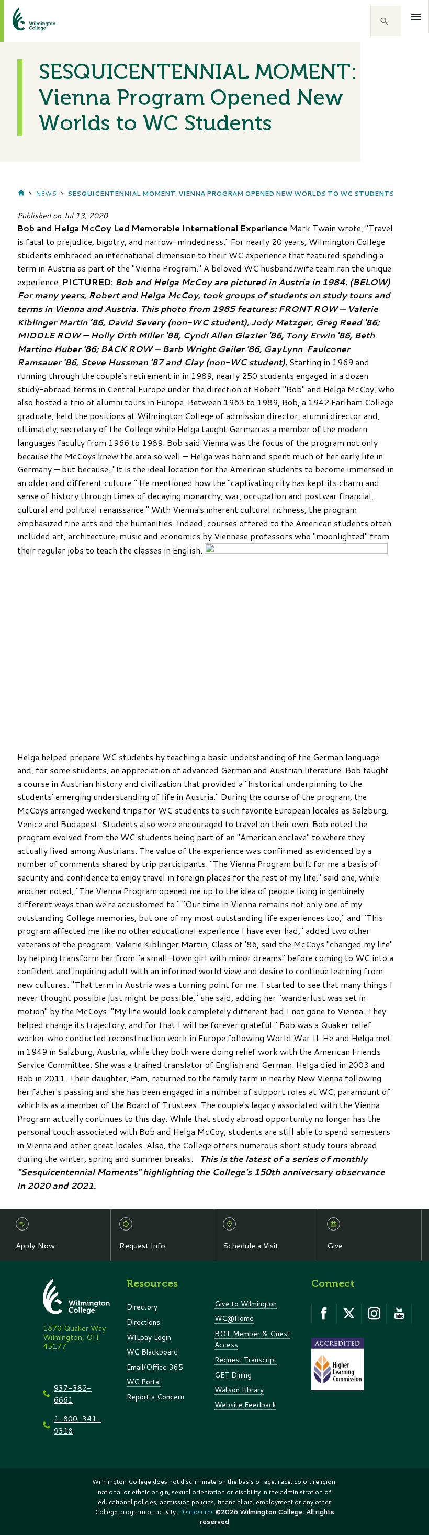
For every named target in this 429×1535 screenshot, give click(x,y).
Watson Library (239, 1389)
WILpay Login (149, 1337)
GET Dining (233, 1375)
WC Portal (144, 1381)
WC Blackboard (152, 1352)
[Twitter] (349, 1314)
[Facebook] (323, 1314)
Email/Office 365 (155, 1367)
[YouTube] (399, 1314)
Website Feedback (245, 1404)
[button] (385, 21)
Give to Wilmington (245, 1303)
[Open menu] (416, 16)
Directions (143, 1322)
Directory (142, 1307)
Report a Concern (155, 1397)
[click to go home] (21, 21)
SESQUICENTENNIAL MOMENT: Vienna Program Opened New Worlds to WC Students (230, 193)
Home (21, 193)
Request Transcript (245, 1359)
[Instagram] (374, 1314)
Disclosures (196, 1511)
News (46, 193)
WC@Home (234, 1318)
